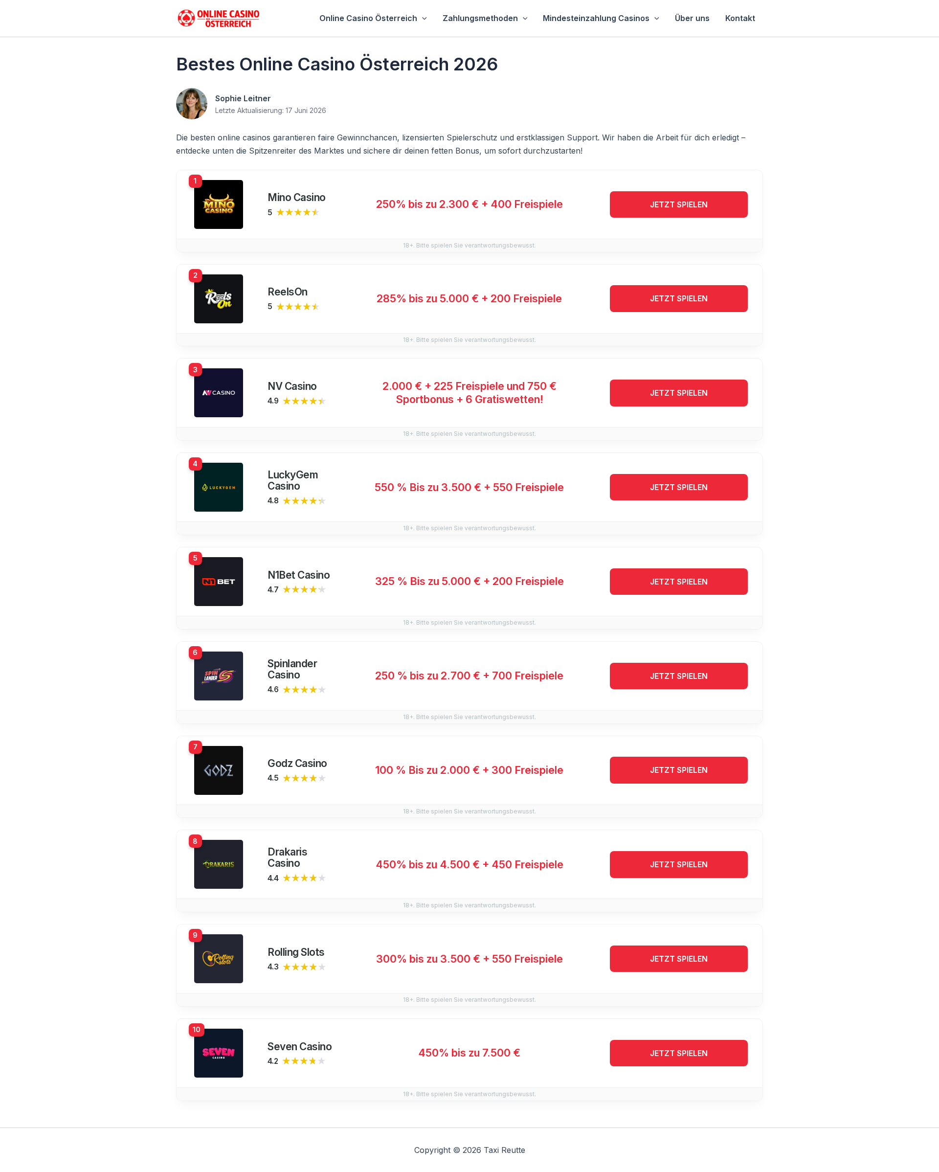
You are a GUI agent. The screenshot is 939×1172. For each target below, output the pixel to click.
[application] (422, 18)
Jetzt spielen (679, 204)
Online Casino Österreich (368, 18)
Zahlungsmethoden (480, 18)
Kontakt (740, 18)
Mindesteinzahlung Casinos (596, 18)
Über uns (692, 18)
